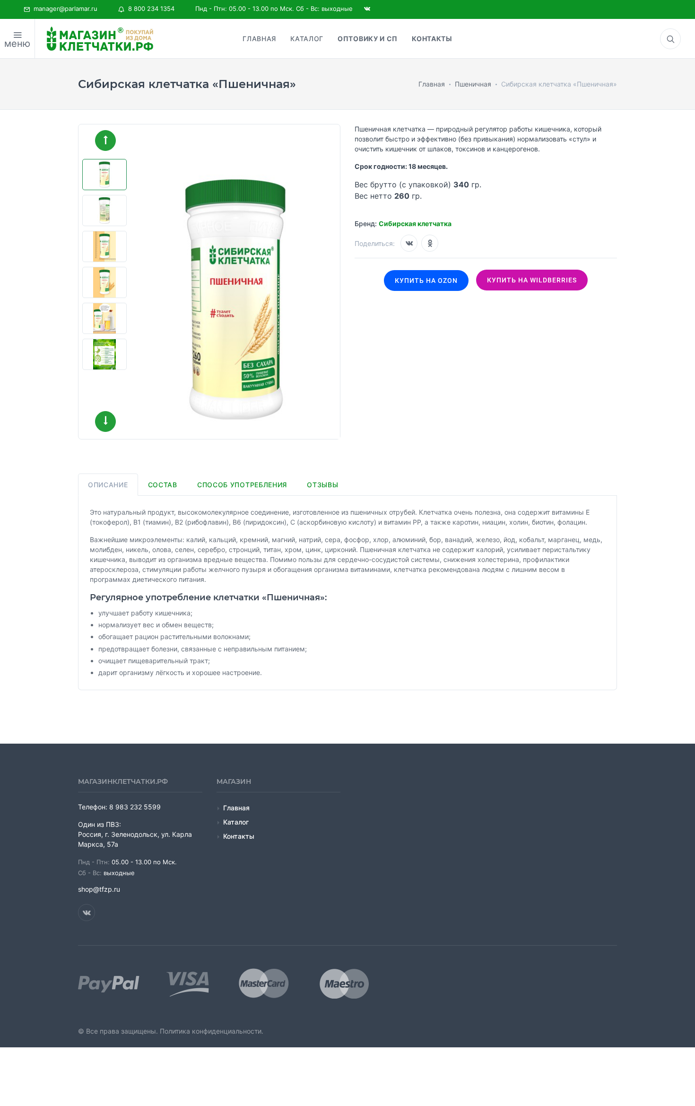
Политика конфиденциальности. (211, 1031)
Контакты (238, 836)
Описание (108, 485)
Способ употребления (242, 485)
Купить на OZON (426, 280)
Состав (162, 485)
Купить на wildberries (532, 280)
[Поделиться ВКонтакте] (408, 243)
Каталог (236, 822)
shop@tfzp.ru (99, 889)
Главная (236, 808)
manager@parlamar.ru (63, 8)
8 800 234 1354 (149, 8)
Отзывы (322, 485)
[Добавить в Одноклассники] (429, 243)
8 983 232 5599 (135, 807)
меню (17, 43)
